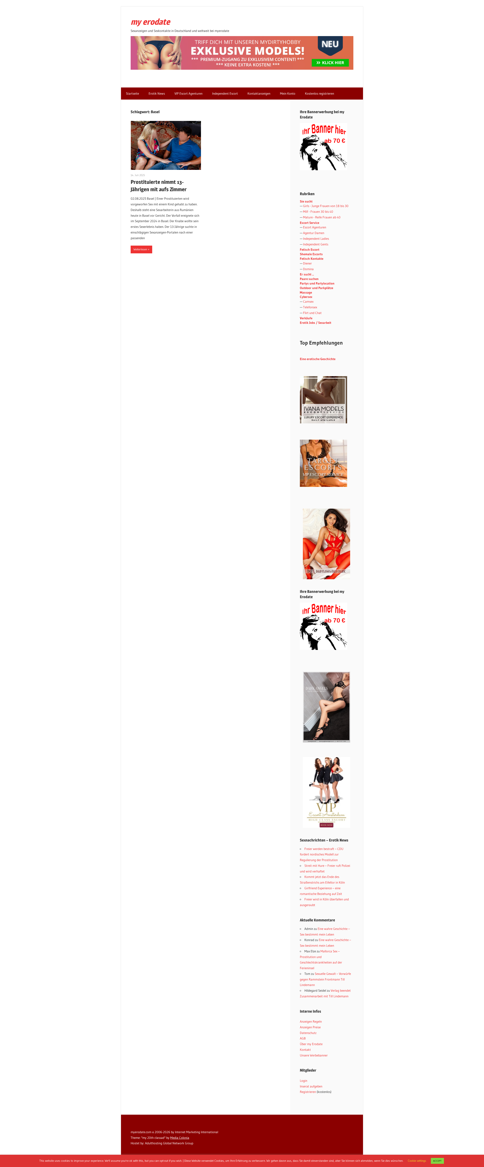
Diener (307, 263)
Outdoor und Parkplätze (316, 288)
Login (303, 1081)
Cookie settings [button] (417, 1160)
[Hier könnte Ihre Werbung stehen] (323, 649)
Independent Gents (315, 244)
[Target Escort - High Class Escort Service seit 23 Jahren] (323, 486)
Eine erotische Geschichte (317, 359)
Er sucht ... (307, 274)
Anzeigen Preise (310, 1027)
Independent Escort (225, 93)
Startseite (132, 93)
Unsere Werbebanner (314, 1055)
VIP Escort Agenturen (188, 93)
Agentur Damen (313, 233)
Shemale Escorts (311, 254)
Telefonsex (310, 307)
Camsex (308, 301)
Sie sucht (306, 201)
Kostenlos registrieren (319, 93)
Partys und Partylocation (317, 283)
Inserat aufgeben (311, 1086)
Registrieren (308, 1092)
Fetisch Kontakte (311, 259)
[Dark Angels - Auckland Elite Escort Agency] (326, 707)
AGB (303, 1038)
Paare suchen (309, 279)
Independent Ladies (316, 239)
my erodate (150, 22)
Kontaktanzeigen (258, 93)
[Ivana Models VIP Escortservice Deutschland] (323, 422)
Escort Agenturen (314, 227)
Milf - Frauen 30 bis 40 (318, 211)
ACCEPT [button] (437, 1160)
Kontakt (305, 1050)
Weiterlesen (140, 249)
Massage (306, 292)
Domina (308, 269)
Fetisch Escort (309, 249)
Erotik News (157, 93)
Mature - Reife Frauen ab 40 (322, 217)
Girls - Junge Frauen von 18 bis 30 (325, 206)
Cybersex (306, 297)
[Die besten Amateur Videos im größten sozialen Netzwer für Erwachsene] (242, 68)
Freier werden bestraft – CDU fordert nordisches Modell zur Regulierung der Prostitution (321, 854)
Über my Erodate (311, 1044)
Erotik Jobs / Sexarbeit (315, 323)
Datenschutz (308, 1033)
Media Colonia (179, 1138)
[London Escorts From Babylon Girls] (326, 544)
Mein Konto (287, 93)
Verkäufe (306, 318)
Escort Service (309, 223)
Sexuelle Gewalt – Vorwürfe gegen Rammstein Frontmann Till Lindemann (325, 979)
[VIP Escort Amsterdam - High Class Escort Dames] (326, 792)
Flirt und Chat (312, 313)
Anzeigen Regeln (311, 1021)
